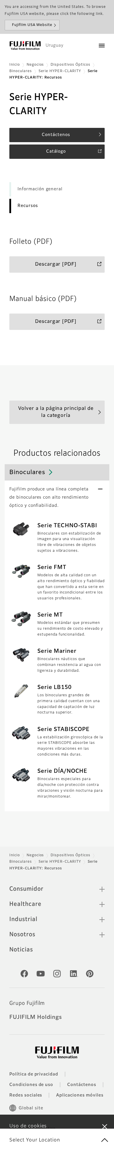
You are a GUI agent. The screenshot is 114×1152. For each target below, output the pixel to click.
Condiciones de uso (31, 1085)
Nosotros (22, 934)
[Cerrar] (104, 1126)
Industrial (23, 919)
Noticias (21, 950)
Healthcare (25, 904)
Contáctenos (81, 1085)
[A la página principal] (25, 45)
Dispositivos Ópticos (70, 65)
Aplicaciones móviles (79, 1095)
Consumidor (26, 889)
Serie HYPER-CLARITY (60, 71)
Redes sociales (25, 1095)
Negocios (35, 65)
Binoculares (20, 71)
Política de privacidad (33, 1074)
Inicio (14, 65)
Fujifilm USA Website (32, 25)
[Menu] (101, 45)
